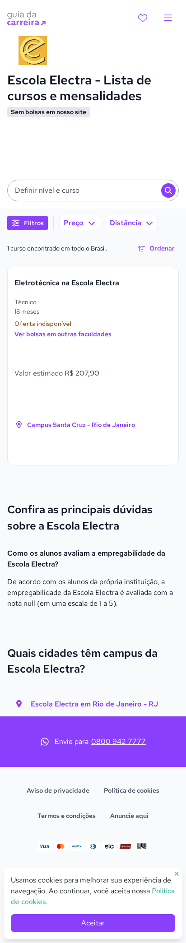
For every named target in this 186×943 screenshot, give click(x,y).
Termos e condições (66, 816)
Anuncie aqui (129, 816)
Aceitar (93, 923)
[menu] (168, 18)
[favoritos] (142, 18)
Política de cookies (131, 790)
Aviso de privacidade (58, 790)
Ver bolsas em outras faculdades (63, 334)
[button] (93, 190)
